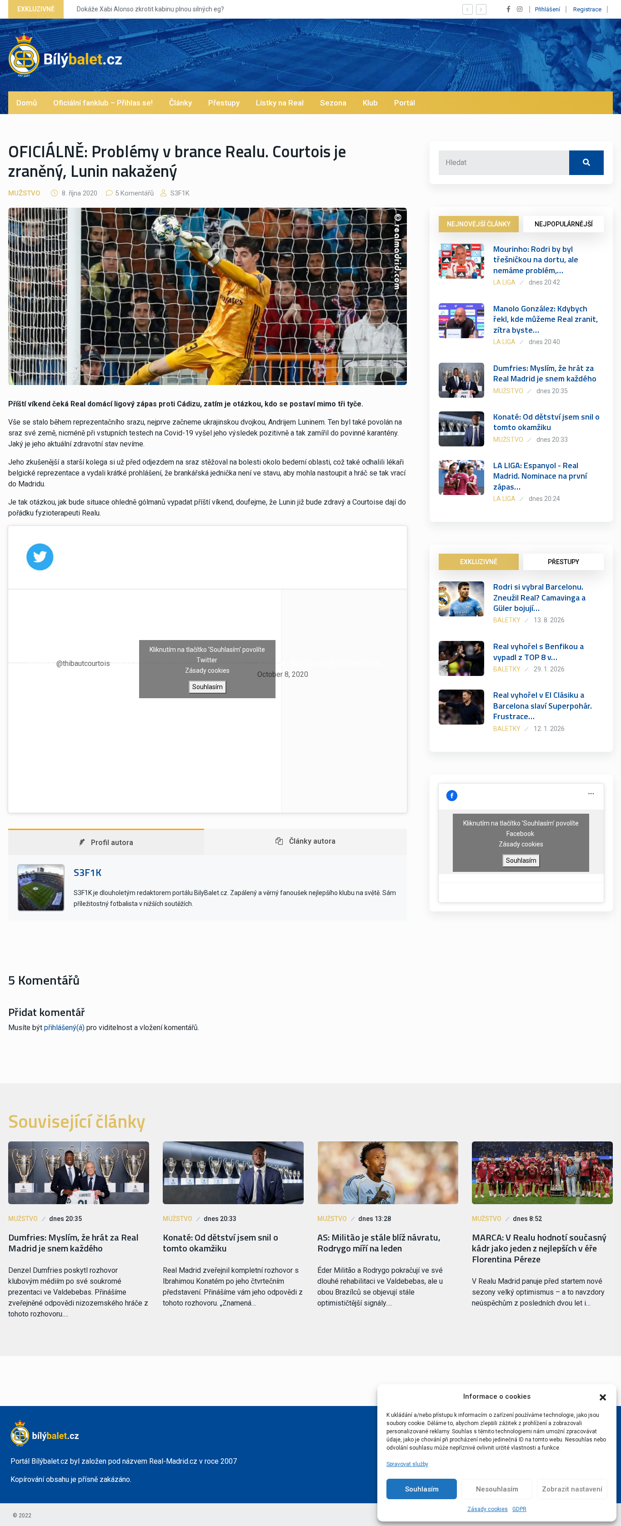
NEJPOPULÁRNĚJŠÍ (564, 224)
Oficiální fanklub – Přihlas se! (103, 102)
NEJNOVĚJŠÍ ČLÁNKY (479, 224)
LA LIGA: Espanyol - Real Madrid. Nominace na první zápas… (540, 476)
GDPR (519, 1509)
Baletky (507, 620)
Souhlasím (422, 1489)
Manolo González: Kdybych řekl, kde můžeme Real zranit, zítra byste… (545, 319)
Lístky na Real (280, 102)
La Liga (504, 282)
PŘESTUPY (563, 561)
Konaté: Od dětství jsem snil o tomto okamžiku (546, 421)
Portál (404, 102)
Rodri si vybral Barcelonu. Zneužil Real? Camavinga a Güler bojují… (539, 597)
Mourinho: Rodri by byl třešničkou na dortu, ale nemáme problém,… (535, 259)
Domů (26, 102)
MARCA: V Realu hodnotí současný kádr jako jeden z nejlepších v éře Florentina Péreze (539, 1248)
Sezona (333, 102)
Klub (370, 102)
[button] (602, 1396)
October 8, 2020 (282, 674)
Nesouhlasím (497, 1489)
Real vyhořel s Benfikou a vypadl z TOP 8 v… (538, 651)
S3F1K (179, 193)
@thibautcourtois (83, 663)
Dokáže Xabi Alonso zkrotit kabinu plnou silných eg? (147, 9)
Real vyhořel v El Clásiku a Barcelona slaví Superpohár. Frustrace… (542, 705)
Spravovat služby (407, 1464)
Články (180, 102)
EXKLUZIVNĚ (478, 561)
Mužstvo (24, 193)
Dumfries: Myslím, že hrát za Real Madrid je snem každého (544, 373)
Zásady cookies (487, 1509)
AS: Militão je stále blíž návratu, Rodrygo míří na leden (379, 1243)
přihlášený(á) (64, 1027)
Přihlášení (547, 9)
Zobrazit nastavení (572, 1489)
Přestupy (224, 102)
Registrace (587, 9)
